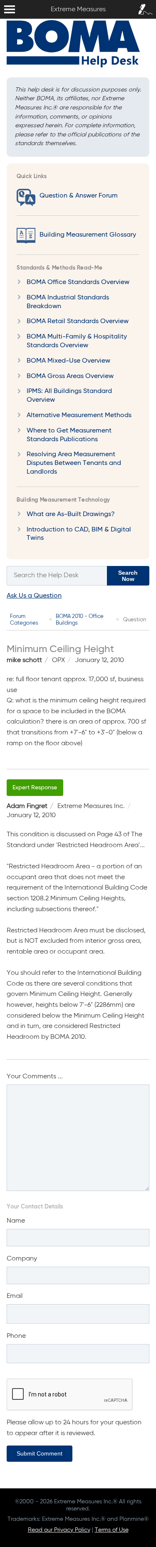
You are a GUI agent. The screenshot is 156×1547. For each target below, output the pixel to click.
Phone (16, 1336)
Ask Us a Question (34, 596)
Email (14, 1296)
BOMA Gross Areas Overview (70, 376)
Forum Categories (24, 620)
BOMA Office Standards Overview (78, 282)
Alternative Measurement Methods (79, 415)
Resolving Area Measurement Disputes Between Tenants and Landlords (74, 463)
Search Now (128, 575)
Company (22, 1258)
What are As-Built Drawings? (71, 514)
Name (16, 1221)
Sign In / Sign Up (143, 7)
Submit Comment (39, 1453)
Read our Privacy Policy (59, 1530)
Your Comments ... (35, 1076)
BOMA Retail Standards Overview (78, 321)
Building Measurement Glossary (88, 235)
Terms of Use (112, 1530)
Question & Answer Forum (79, 196)
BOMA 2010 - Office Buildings (80, 620)
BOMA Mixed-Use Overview (68, 361)
